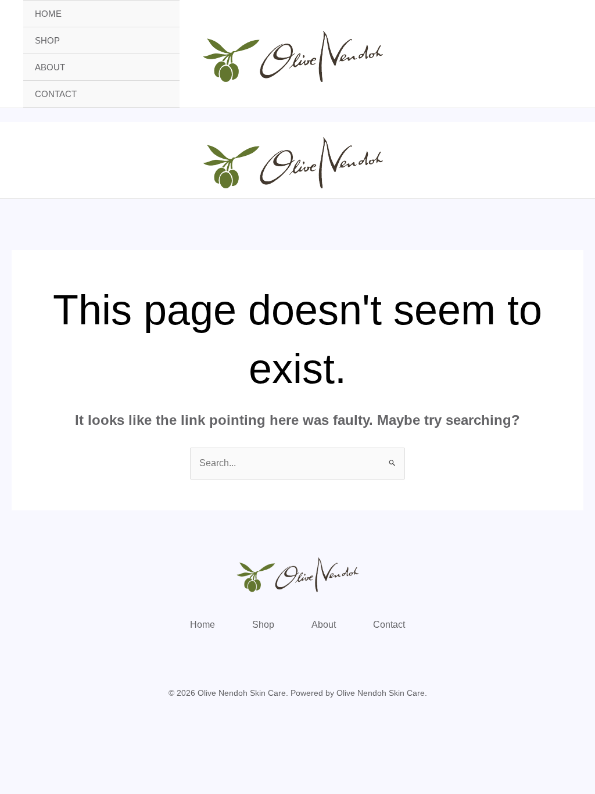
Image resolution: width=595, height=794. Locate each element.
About (50, 67)
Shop (47, 40)
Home (48, 14)
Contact (56, 94)
